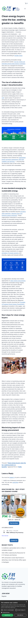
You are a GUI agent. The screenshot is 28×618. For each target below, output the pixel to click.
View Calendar (5, 535)
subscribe (15, 482)
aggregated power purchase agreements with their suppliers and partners (14, 159)
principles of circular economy (10, 253)
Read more (13, 607)
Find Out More (14, 523)
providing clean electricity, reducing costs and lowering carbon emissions (14, 213)
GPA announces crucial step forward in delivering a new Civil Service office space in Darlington (14, 560)
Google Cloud (18, 55)
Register (4, 596)
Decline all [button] (20, 615)
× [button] (26, 601)
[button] (14, 612)
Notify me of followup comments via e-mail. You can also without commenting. (14, 482)
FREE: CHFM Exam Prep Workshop (14, 532)
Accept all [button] (7, 615)
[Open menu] (25, 8)
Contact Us (14, 540)
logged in (12, 477)
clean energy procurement (17, 280)
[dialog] (14, 609)
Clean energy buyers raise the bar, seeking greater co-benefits (14, 465)
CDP (3, 98)
